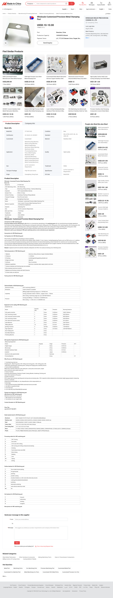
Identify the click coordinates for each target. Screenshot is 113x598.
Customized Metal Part (64, 568)
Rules (110, 9)
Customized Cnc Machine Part (12, 572)
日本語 (75, 587)
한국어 (70, 587)
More (87, 38)
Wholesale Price (59, 585)
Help (80, 9)
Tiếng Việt (96, 587)
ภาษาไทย (85, 587)
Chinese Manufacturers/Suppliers (35, 585)
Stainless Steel (67, 139)
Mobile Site (94, 585)
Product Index (87, 585)
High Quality (66, 152)
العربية (65, 587)
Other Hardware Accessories (27, 557)
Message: (10, 527)
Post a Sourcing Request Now (44, 546)
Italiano (48, 587)
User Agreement (66, 591)
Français (33, 587)
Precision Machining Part (47, 568)
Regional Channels (77, 585)
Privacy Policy (82, 591)
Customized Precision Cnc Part (70, 572)
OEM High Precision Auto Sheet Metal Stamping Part (103, 141)
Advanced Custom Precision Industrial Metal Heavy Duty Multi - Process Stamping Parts (103, 168)
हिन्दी (80, 587)
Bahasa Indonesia (105, 587)
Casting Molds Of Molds (29, 559)
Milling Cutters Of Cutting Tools (11, 559)
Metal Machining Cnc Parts (31, 572)
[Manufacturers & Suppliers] (11, 3)
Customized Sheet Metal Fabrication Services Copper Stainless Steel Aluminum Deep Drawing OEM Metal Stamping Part (103, 155)
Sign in (109, 4)
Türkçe (91, 587)
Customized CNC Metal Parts (51, 572)
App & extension (90, 9)
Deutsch (53, 587)
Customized (28, 139)
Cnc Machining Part (31, 568)
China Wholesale (49, 585)
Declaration (75, 591)
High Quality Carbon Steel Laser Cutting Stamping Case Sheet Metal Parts (103, 181)
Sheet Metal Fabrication (9, 557)
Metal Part (7, 568)
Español (21, 587)
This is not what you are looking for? (24, 546)
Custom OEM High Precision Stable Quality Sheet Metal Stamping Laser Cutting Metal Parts (103, 208)
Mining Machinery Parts (44, 557)
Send (17, 543)
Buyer (72, 9)
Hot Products (13, 585)
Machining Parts (18, 568)
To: (12, 523)
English (15, 587)
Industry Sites (68, 585)
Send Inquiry (47, 43)
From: (11, 519)
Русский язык (40, 587)
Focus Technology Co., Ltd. (44, 591)
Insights (101, 585)
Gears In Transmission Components (64, 557)
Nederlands (60, 587)
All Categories (8, 9)
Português (27, 587)
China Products (22, 585)
